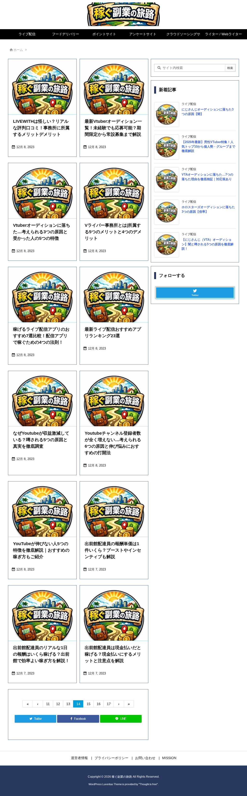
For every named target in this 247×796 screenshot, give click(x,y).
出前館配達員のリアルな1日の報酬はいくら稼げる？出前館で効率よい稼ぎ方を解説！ (41, 654)
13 (68, 704)
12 (58, 704)
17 (109, 704)
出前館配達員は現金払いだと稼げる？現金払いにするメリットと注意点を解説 (113, 654)
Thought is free (148, 784)
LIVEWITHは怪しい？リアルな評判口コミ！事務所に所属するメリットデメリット (41, 128)
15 (88, 704)
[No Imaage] (42, 93)
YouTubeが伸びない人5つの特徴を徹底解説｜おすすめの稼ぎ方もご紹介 (41, 550)
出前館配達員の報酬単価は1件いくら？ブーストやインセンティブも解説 (113, 550)
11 (48, 704)
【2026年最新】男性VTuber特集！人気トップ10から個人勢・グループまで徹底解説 (208, 146)
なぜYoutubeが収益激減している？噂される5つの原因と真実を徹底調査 (41, 440)
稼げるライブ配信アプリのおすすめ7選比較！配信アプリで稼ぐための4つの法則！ (41, 336)
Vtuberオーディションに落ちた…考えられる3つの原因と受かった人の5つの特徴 (41, 232)
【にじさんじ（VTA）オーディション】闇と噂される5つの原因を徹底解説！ (207, 244)
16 (99, 704)
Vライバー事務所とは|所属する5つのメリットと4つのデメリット (113, 232)
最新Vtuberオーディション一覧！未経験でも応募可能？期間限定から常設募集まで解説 (113, 128)
